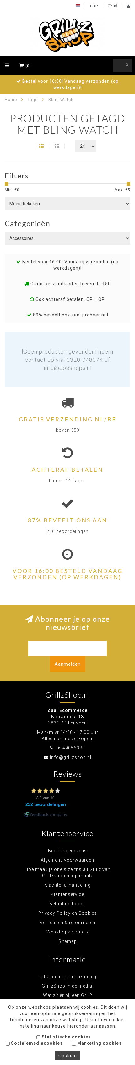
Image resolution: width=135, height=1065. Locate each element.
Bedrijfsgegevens (67, 850)
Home (11, 99)
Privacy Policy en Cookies (67, 913)
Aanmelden (68, 664)
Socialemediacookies (36, 1043)
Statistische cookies (65, 1036)
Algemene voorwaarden (67, 860)
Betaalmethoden (67, 903)
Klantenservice (67, 894)
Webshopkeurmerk (67, 931)
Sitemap (67, 941)
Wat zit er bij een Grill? (67, 995)
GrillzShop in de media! (68, 985)
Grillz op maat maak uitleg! (67, 976)
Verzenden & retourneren (67, 922)
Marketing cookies (99, 1043)
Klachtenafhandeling (67, 885)
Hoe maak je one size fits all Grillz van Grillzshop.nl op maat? (68, 872)
